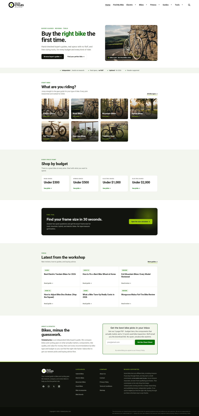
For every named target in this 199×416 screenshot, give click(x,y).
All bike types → (152, 94)
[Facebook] (43, 386)
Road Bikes (79, 386)
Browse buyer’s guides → (52, 57)
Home (107, 5)
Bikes (141, 5)
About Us (103, 374)
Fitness (153, 5)
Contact (102, 378)
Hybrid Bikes (80, 374)
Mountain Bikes (81, 382)
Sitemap (102, 390)
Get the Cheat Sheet (144, 342)
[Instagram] (49, 386)
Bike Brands (79, 394)
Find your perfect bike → (75, 57)
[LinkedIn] (59, 386)
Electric (129, 5)
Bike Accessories (81, 390)
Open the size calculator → (140, 222)
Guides (166, 5)
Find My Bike (118, 5)
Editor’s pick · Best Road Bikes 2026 (120, 57)
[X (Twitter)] (54, 386)
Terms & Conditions (106, 386)
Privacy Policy (140, 350)
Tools (177, 5)
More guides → (153, 261)
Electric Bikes (80, 378)
